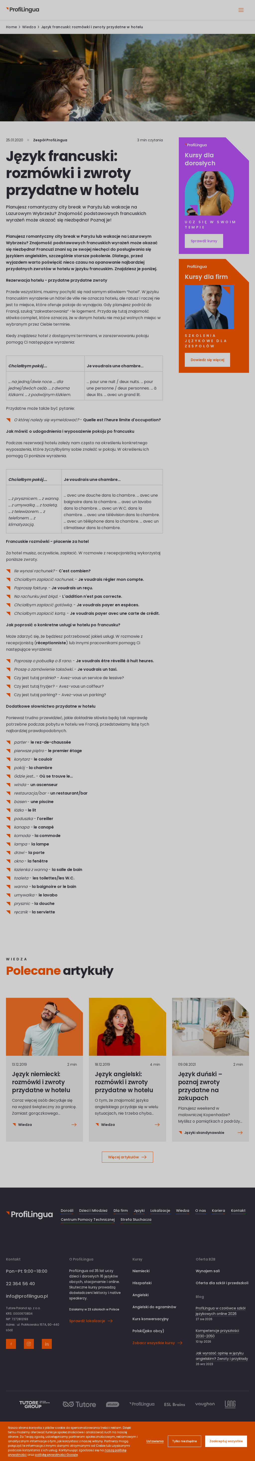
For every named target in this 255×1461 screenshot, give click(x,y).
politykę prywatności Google (56, 1455)
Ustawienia (155, 1441)
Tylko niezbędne (184, 1441)
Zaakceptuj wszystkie (226, 1441)
